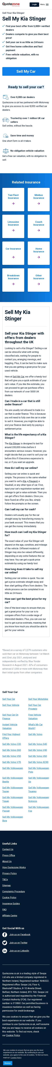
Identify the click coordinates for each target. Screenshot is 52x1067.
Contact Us (7, 849)
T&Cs (5, 879)
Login (34, 4)
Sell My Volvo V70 (11, 762)
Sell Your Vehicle (10, 705)
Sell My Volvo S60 (11, 750)
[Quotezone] (11, 4)
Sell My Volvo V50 (11, 756)
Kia (24, 481)
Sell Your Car (8, 699)
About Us (7, 861)
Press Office (8, 855)
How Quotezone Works (14, 867)
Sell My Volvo (35, 734)
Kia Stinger (14, 443)
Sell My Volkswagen (12, 768)
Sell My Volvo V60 (37, 756)
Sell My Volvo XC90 (38, 762)
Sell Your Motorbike (38, 699)
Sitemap (6, 885)
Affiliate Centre (9, 915)
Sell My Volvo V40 (37, 750)
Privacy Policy (9, 873)
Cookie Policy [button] (16, 1058)
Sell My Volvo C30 (11, 744)
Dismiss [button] (8, 1063)
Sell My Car (18, 376)
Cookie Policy (9, 897)
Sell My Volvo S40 (37, 744)
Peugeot (33, 481)
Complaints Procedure (13, 891)
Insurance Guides (11, 903)
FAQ (4, 909)
